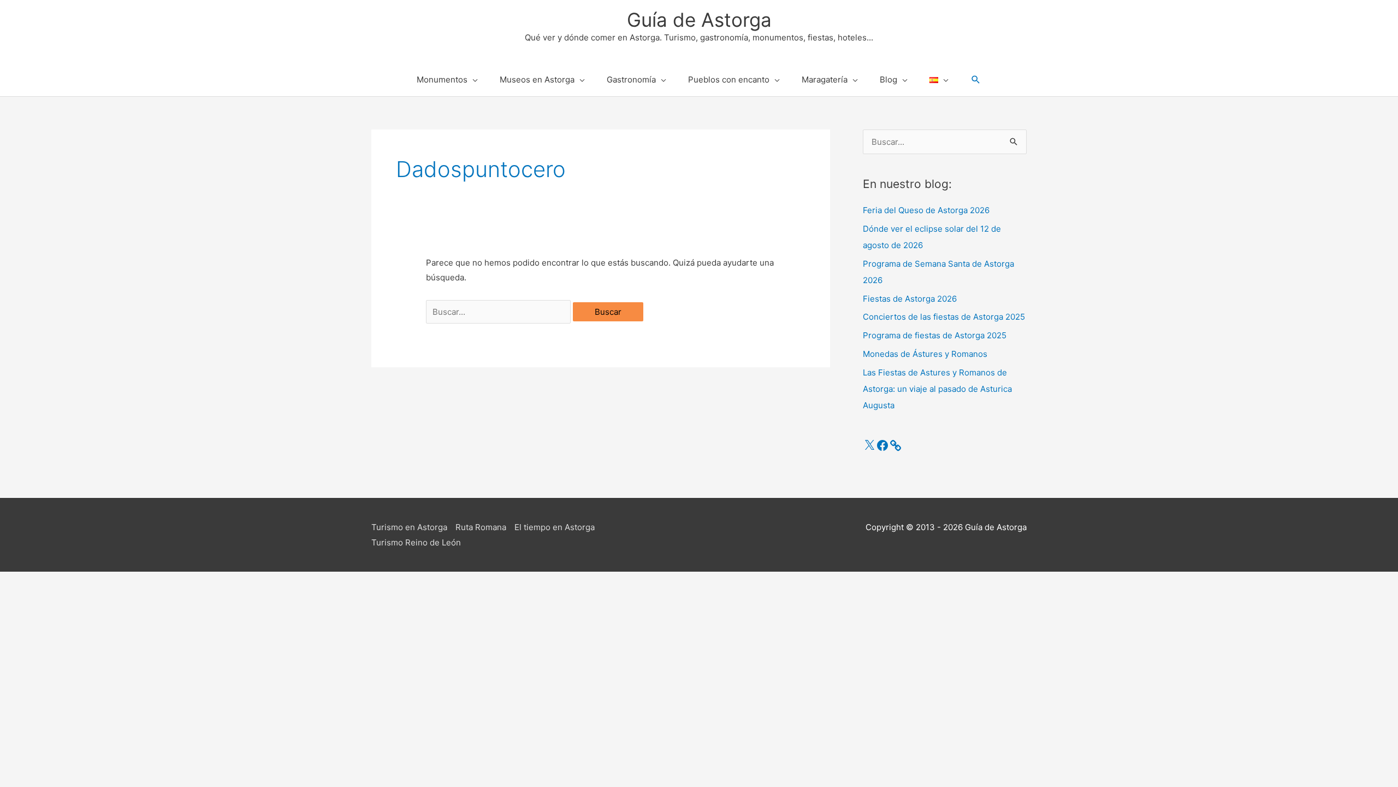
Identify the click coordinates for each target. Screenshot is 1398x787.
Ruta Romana (480, 527)
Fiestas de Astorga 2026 (910, 298)
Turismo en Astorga (409, 527)
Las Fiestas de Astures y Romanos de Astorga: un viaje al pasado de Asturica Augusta (937, 388)
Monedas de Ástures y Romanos (925, 354)
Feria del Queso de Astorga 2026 (926, 210)
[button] (975, 79)
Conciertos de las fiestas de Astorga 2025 (944, 317)
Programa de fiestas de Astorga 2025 (934, 335)
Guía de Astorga (699, 19)
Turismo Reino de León (416, 542)
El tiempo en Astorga (554, 527)
